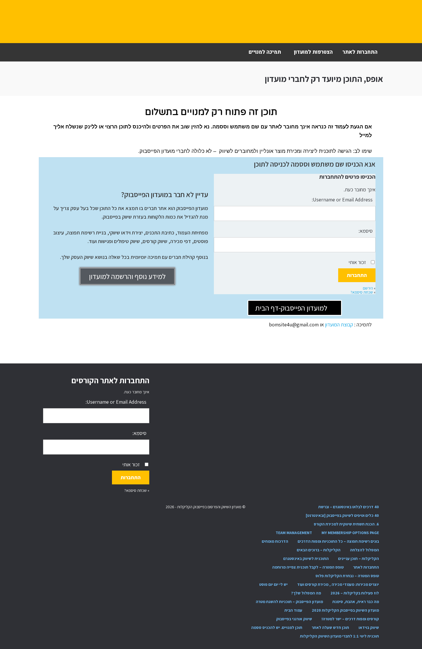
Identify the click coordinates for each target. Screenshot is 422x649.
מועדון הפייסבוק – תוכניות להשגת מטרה (289, 601)
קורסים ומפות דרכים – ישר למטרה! (350, 618)
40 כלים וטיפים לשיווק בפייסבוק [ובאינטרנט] (342, 515)
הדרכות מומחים (275, 541)
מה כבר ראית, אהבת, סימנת (355, 601)
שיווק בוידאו (369, 627)
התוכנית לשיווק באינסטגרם (306, 558)
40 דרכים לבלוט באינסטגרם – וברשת (348, 506)
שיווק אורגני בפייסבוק (294, 618)
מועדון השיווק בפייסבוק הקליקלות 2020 (345, 610)
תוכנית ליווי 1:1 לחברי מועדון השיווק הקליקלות (339, 636)
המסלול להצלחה (364, 549)
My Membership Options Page (350, 532)
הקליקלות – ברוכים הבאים (318, 549)
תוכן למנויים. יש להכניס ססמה (276, 627)
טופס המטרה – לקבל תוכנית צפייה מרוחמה (308, 567)
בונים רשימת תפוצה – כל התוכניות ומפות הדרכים (338, 541)
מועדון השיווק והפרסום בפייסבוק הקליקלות (75, 21)
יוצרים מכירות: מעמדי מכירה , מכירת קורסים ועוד (338, 584)
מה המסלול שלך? (306, 593)
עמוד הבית (293, 610)
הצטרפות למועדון (313, 52)
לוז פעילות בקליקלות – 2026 (354, 593)
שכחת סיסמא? (362, 292)
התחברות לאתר (360, 52)
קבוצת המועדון (339, 324)
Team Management (294, 532)
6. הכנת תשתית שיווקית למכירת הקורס (346, 524)
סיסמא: (366, 231)
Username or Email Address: (342, 199)
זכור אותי (357, 262)
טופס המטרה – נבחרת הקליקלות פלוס (347, 575)
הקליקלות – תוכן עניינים (358, 558)
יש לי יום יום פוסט (273, 584)
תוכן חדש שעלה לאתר (330, 627)
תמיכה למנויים (265, 52)
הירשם (368, 288)
